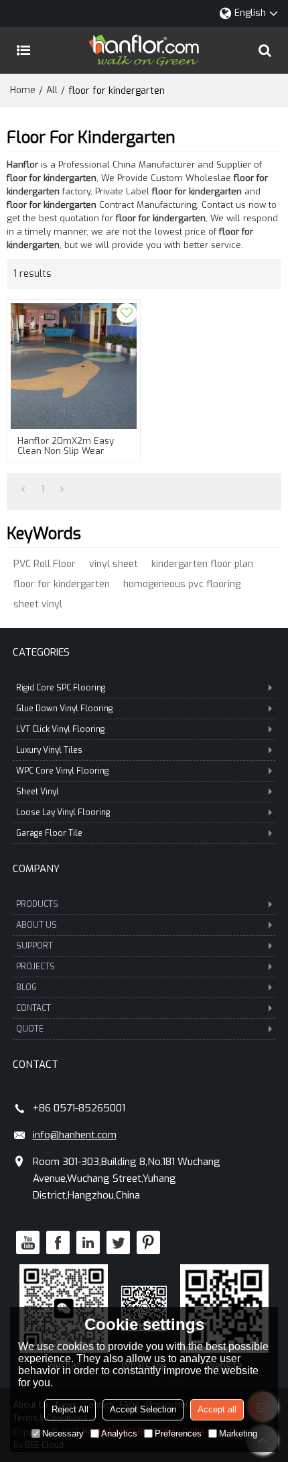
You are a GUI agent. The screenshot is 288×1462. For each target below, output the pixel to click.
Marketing (238, 1433)
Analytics (119, 1433)
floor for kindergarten (61, 584)
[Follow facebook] (58, 1242)
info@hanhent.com (75, 1135)
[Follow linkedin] (88, 1242)
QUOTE (30, 1029)
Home (22, 90)
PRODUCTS (37, 904)
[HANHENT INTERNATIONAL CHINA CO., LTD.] (144, 50)
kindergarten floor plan (202, 564)
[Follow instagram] (148, 1242)
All (52, 90)
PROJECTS (35, 966)
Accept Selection (143, 1409)
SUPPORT (34, 945)
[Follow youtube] (28, 1242)
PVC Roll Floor (44, 564)
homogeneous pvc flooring (181, 584)
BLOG (26, 987)
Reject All (70, 1409)
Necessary (63, 1433)
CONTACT (33, 1008)
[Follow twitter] (118, 1242)
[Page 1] (23, 490)
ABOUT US (36, 925)
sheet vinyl (37, 604)
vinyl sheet (113, 564)
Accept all (217, 1409)
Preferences (178, 1433)
